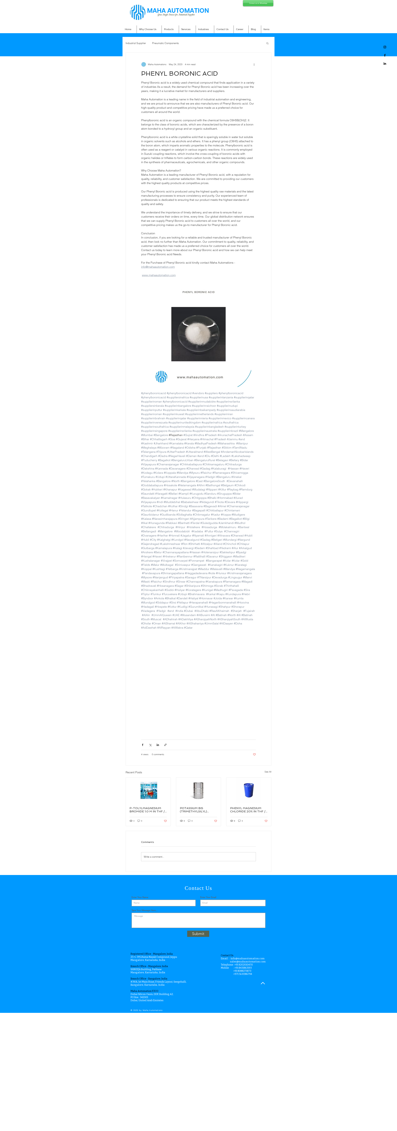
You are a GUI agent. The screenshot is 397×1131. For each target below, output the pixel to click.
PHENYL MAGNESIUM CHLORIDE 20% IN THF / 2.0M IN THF (247, 809)
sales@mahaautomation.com (248, 961)
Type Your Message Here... (145, 910)
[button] (267, 43)
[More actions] (254, 64)
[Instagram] (385, 47)
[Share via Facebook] (142, 744)
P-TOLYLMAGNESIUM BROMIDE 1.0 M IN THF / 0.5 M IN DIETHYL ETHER (147, 809)
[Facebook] (385, 55)
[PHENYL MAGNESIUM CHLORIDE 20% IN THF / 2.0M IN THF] (248, 790)
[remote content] (198, 690)
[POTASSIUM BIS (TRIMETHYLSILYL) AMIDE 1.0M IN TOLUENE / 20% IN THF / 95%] (198, 790)
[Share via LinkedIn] (157, 744)
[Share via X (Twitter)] (150, 744)
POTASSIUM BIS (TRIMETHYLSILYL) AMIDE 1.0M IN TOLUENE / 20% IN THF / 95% (198, 809)
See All (268, 771)
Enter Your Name (140, 897)
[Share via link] (165, 744)
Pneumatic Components (165, 43)
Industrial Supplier (136, 43)
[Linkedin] (385, 63)
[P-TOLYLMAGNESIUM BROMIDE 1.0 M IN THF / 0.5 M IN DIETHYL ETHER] (148, 790)
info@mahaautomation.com (248, 958)
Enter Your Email (208, 897)
